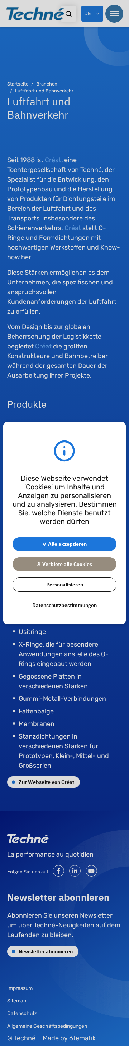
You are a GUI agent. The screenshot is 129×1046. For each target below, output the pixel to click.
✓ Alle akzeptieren (64, 543)
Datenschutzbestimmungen (64, 604)
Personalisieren (64, 584)
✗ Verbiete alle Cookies (64, 563)
